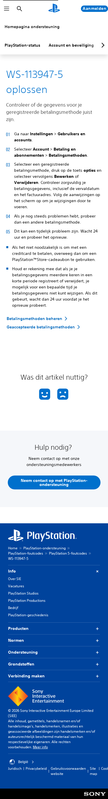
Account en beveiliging (71, 45)
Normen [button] (16, 640)
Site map (93, 771)
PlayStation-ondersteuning (44, 548)
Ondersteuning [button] (23, 652)
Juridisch (15, 768)
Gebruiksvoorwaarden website (68, 771)
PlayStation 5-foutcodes (68, 553)
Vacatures (16, 586)
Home (13, 548)
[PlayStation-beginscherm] (54, 9)
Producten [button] (18, 628)
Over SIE (14, 578)
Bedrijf (13, 607)
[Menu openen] (6, 8)
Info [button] (12, 571)
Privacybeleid (36, 768)
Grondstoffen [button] (21, 664)
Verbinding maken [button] (26, 676)
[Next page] (102, 45)
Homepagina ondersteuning (32, 26)
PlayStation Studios (23, 593)
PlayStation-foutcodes (25, 553)
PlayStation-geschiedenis (28, 614)
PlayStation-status (22, 45)
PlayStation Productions (27, 600)
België (23, 762)
